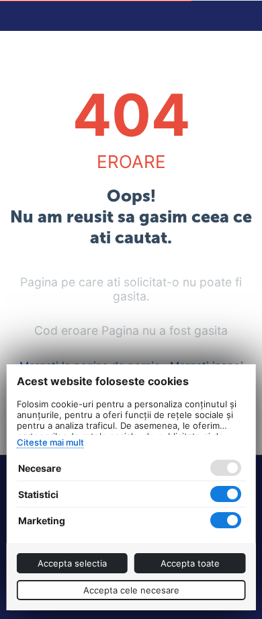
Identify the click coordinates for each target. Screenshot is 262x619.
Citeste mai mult (50, 442)
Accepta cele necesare (131, 590)
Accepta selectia (72, 563)
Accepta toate (190, 563)
